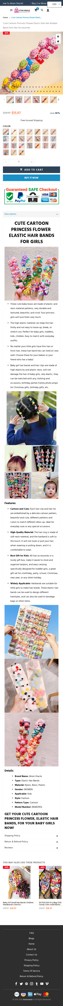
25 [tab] (16, 91)
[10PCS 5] (45, 132)
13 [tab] (39, 86)
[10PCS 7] (14, 139)
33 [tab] (40, 91)
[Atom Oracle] (22, 10)
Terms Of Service (31, 971)
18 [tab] (54, 86)
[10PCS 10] (14, 152)
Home (31, 944)
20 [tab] (60, 86)
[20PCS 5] (45, 139)
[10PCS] (6, 132)
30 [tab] (31, 91)
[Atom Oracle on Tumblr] (36, 984)
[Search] (42, 10)
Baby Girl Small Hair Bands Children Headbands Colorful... (18, 903)
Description (10, 214)
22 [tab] (6, 91)
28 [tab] (25, 91)
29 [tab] (28, 91)
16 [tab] (48, 86)
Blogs (31, 939)
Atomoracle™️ (29, 1000)
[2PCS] (6, 139)
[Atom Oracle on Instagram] (31, 984)
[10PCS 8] (30, 132)
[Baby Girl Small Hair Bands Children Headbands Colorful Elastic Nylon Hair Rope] (19, 882)
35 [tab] (46, 91)
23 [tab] (10, 91)
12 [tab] (36, 86)
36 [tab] (50, 91)
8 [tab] (23, 86)
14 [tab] (42, 86)
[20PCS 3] (14, 145)
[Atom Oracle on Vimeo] (46, 984)
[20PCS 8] (37, 139)
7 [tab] (20, 86)
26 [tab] (19, 91)
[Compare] (58, 36)
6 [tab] (17, 86)
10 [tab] (29, 86)
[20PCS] (53, 145)
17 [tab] (51, 86)
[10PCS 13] (37, 145)
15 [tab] (45, 86)
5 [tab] (14, 86)
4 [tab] (11, 86)
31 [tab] (34, 91)
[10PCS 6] (30, 139)
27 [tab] (22, 91)
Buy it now (31, 178)
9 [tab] (26, 86)
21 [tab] (3, 91)
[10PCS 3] (22, 132)
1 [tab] (2, 86)
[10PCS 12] (22, 145)
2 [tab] (5, 86)
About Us (31, 949)
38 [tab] (56, 91)
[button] (4, 99)
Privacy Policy (31, 960)
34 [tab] (43, 91)
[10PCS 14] (30, 145)
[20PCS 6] (6, 152)
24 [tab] (13, 91)
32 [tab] (37, 91)
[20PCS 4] (6, 145)
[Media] (58, 41)
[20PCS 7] (45, 145)
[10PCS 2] (14, 132)
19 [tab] (57, 86)
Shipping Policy (12, 836)
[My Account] (47, 10)
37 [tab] (53, 91)
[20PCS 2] (53, 139)
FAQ (31, 933)
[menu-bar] (10, 10)
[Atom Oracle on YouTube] (41, 984)
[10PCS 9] (37, 132)
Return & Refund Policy (16, 842)
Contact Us (31, 955)
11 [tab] (33, 86)
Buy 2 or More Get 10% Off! (25, 3)
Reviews (9, 848)
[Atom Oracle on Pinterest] (26, 984)
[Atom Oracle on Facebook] (16, 984)
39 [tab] (59, 91)
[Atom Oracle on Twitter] (21, 984)
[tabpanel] (31, 63)
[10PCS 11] (22, 152)
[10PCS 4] (53, 132)
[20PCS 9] (22, 139)
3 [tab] (8, 86)
